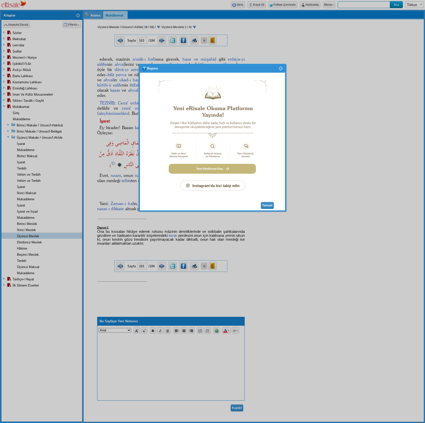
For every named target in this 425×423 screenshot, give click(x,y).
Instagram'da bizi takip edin (216, 186)
